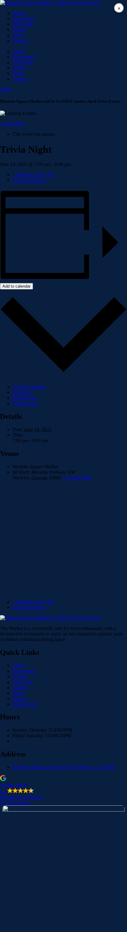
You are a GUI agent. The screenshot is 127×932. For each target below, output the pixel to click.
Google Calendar (29, 386)
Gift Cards (22, 24)
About (18, 13)
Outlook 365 (24, 397)
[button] (63, 784)
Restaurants (23, 18)
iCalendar (21, 392)
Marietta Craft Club (33, 174)
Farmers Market (29, 180)
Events (19, 29)
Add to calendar (16, 286)
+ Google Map (77, 477)
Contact (19, 40)
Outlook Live (25, 403)
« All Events (12, 123)
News (18, 35)
